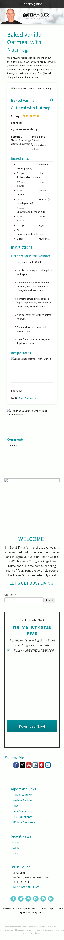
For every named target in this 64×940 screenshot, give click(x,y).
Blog (15, 806)
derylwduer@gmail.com (26, 886)
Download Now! (32, 726)
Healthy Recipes (22, 800)
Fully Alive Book (22, 795)
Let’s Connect (20, 811)
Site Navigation (32, 4)
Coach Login (48, 908)
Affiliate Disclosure (23, 822)
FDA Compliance (22, 817)
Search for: (10, 594)
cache (15, 842)
